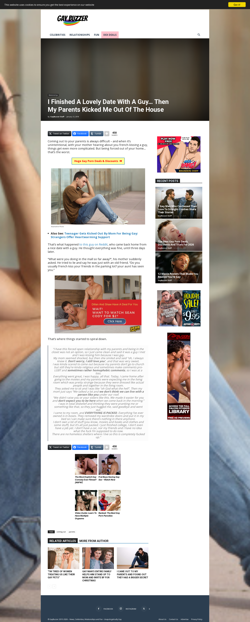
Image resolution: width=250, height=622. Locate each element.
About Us (162, 619)
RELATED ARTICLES (62, 541)
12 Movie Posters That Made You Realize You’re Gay (178, 275)
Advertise (185, 619)
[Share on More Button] (106, 133)
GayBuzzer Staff (57, 117)
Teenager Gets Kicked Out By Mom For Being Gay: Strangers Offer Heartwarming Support (94, 235)
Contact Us (173, 619)
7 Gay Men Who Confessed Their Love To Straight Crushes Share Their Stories (177, 209)
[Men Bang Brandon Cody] (179, 171)
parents (72, 532)
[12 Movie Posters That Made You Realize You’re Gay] (178, 267)
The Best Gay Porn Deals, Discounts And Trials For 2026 (176, 243)
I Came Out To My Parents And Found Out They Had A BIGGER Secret (132, 574)
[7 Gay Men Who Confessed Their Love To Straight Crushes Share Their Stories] (178, 203)
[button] (198, 35)
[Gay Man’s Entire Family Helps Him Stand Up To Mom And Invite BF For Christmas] (98, 558)
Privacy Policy (196, 619)
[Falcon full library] (178, 418)
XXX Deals (110, 34)
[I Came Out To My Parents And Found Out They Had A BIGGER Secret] (132, 558)
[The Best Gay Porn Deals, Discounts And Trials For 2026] (178, 235)
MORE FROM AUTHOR (94, 541)
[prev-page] (49, 586)
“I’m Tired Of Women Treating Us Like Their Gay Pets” (61, 574)
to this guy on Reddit (93, 244)
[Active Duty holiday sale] (179, 325)
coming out (61, 532)
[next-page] (54, 586)
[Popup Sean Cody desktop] (98, 335)
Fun (96, 34)
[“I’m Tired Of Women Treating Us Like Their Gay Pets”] (63, 558)
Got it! (237, 4)
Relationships (79, 34)
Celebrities (57, 34)
